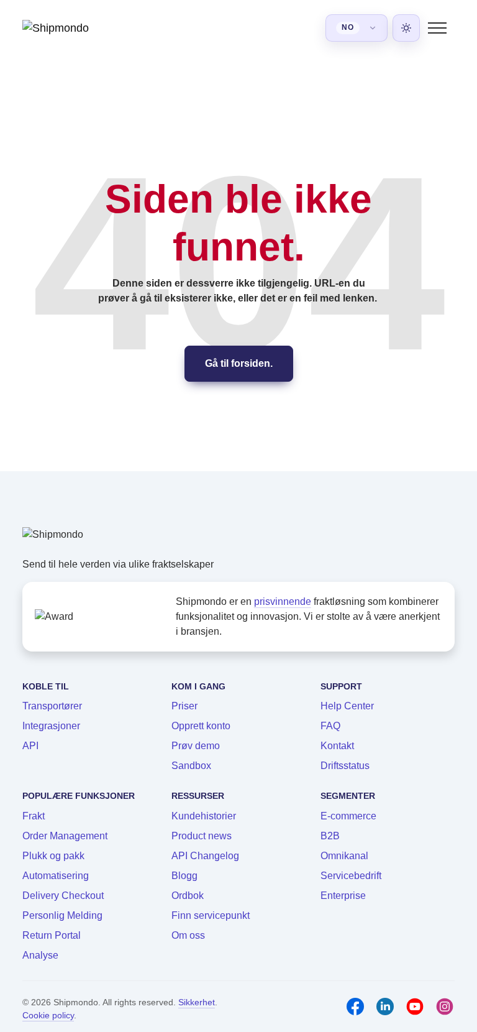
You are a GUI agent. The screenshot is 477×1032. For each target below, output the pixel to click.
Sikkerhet (196, 1002)
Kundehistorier (203, 816)
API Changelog (205, 855)
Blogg (184, 875)
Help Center (347, 706)
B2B (330, 836)
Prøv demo (195, 745)
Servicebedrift (350, 875)
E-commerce (348, 816)
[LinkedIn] (385, 1006)
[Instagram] (445, 1006)
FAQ (330, 726)
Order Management (64, 836)
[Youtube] (415, 1006)
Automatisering (55, 875)
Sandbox (191, 765)
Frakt (33, 816)
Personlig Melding (62, 915)
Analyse (40, 955)
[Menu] (437, 28)
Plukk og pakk (53, 855)
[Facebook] (355, 1006)
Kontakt (337, 745)
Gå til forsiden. (239, 363)
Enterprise (343, 895)
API (30, 745)
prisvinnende (282, 601)
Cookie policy (48, 1015)
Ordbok (187, 895)
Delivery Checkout (63, 895)
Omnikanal (344, 855)
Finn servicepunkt (210, 915)
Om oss (188, 935)
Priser (184, 706)
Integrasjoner (51, 726)
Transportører (52, 706)
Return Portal (51, 935)
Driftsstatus (345, 765)
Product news (201, 836)
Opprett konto (200, 726)
